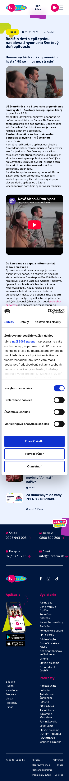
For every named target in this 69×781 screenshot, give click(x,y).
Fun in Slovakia (49, 721)
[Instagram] (48, 578)
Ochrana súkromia (42, 770)
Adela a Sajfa (48, 639)
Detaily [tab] (24, 322)
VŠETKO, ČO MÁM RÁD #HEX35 (50, 736)
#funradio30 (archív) (47, 669)
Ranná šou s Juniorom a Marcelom (47, 714)
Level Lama (46, 726)
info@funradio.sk (51, 556)
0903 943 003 (16, 538)
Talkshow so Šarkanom (47, 696)
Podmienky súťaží (41, 775)
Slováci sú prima (49, 663)
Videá (9, 698)
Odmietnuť (34, 466)
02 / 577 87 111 (16, 556)
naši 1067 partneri (25, 341)
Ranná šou (46, 602)
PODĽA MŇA (47, 706)
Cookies (59, 775)
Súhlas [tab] (9, 322)
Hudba (12, 32)
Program (11, 694)
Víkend (44, 658)
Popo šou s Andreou (46, 616)
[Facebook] (41, 578)
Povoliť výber (34, 453)
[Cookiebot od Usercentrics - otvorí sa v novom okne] (49, 311)
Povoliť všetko (34, 441)
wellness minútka (50, 742)
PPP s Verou (47, 635)
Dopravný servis (41, 765)
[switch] (59, 400)
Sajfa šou (45, 626)
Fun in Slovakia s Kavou (50, 645)
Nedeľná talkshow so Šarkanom (51, 653)
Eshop (9, 707)
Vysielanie (12, 690)
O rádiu (36, 760)
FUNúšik (44, 702)
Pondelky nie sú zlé (51, 630)
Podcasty (11, 703)
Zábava (10, 681)
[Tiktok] (57, 578)
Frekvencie (57, 760)
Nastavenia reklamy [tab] (47, 322)
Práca (60, 765)
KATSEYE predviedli (41, 478)
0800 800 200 (49, 538)
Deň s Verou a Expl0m (48, 609)
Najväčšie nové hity (51, 622)
